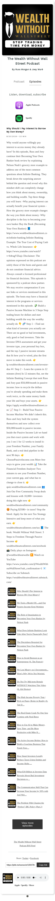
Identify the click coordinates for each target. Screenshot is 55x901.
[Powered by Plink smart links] (27, 896)
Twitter (25, 858)
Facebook (34, 858)
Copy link (43, 865)
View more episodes (28, 824)
